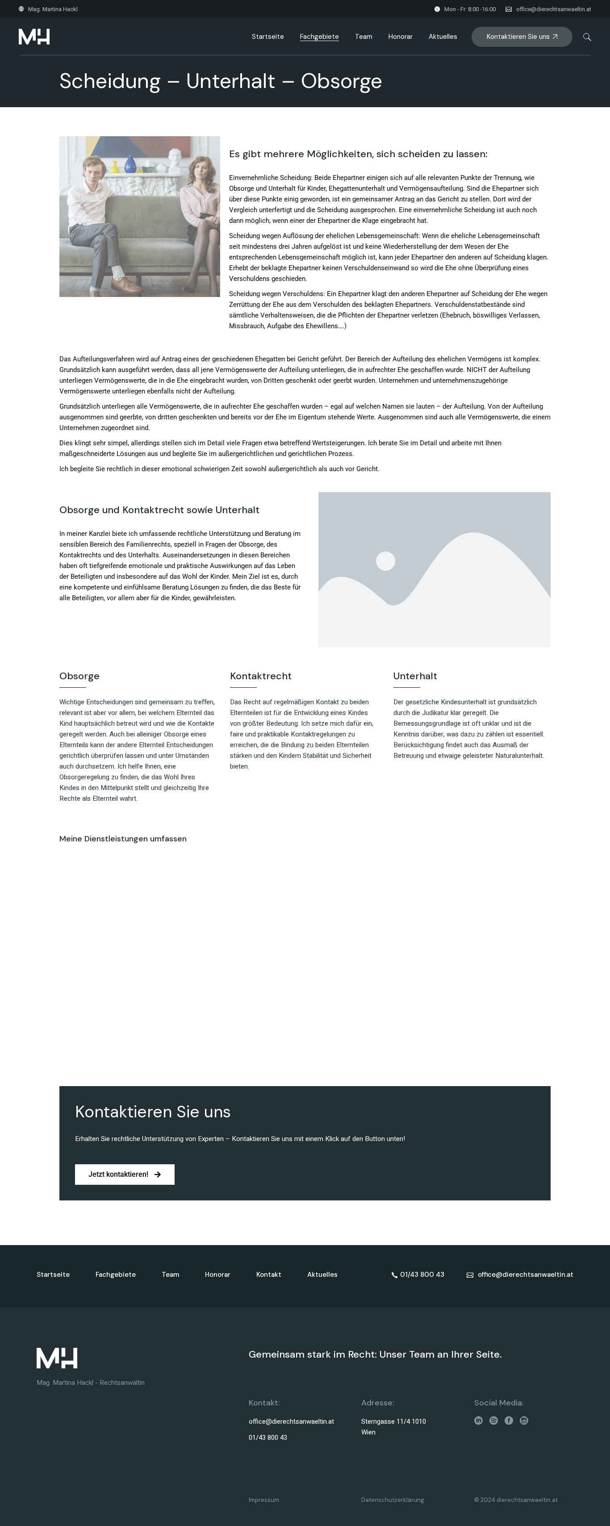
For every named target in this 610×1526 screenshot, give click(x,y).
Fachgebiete (116, 1274)
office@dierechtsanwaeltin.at (553, 9)
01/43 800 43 (268, 1437)
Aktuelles (322, 1274)
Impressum (264, 1500)
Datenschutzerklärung (392, 1500)
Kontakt (268, 1274)
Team (170, 1274)
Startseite (53, 1274)
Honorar (217, 1274)
